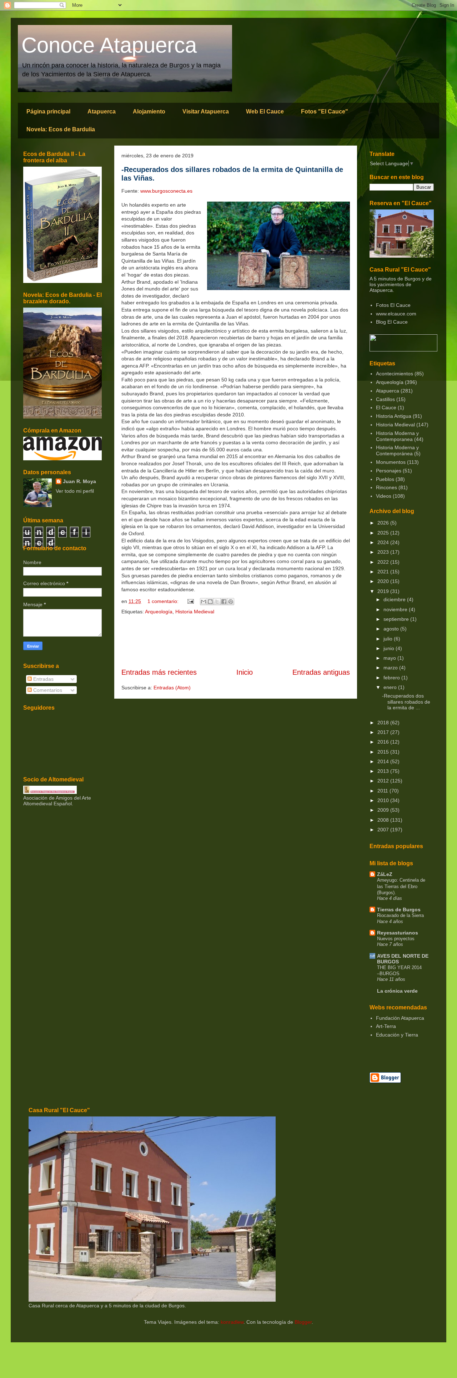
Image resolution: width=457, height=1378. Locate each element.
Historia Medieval (194, 611)
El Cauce (386, 407)
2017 (383, 732)
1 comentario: (163, 601)
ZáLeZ (384, 874)
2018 (383, 722)
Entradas (43, 679)
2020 (383, 581)
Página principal (48, 111)
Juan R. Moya (79, 481)
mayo (390, 658)
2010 (383, 800)
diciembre (395, 599)
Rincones (386, 487)
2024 (383, 542)
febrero (392, 677)
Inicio (244, 672)
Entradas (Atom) (172, 687)
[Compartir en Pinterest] (230, 601)
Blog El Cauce (392, 322)
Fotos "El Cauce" (324, 111)
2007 (383, 829)
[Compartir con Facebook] (223, 601)
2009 (383, 810)
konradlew (232, 1322)
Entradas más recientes (159, 672)
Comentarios (47, 690)
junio (389, 648)
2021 (383, 571)
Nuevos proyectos (396, 938)
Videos (383, 496)
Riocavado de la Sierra (400, 915)
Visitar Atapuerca (205, 111)
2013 (383, 771)
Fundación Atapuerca (400, 1018)
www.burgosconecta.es (166, 191)
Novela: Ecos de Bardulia (60, 129)
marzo (391, 667)
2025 (383, 533)
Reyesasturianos (397, 933)
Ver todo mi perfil (75, 491)
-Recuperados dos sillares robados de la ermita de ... (406, 702)
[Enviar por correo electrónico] (203, 601)
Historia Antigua (393, 416)
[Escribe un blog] (210, 601)
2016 (383, 742)
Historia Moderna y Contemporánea (397, 450)
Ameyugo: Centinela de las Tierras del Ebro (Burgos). (401, 886)
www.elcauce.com (396, 313)
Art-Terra (386, 1026)
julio (388, 639)
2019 (383, 591)
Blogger (303, 1322)
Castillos (385, 399)
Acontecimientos (394, 373)
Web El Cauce (265, 111)
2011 (383, 791)
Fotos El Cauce (393, 305)
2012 (383, 781)
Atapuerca (101, 111)
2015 (383, 752)
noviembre (396, 609)
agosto (391, 629)
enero (390, 687)
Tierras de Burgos (399, 909)
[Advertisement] (235, 641)
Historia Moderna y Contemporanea (397, 436)
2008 (383, 820)
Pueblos (385, 479)
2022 (383, 562)
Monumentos (391, 462)
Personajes (388, 470)
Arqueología (158, 611)
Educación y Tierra (397, 1035)
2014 (383, 761)
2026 (383, 523)
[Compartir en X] (217, 601)
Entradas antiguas (321, 672)
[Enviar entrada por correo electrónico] (190, 601)
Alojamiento (149, 111)
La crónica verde (397, 991)
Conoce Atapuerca (109, 45)
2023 (383, 552)
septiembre (396, 619)
